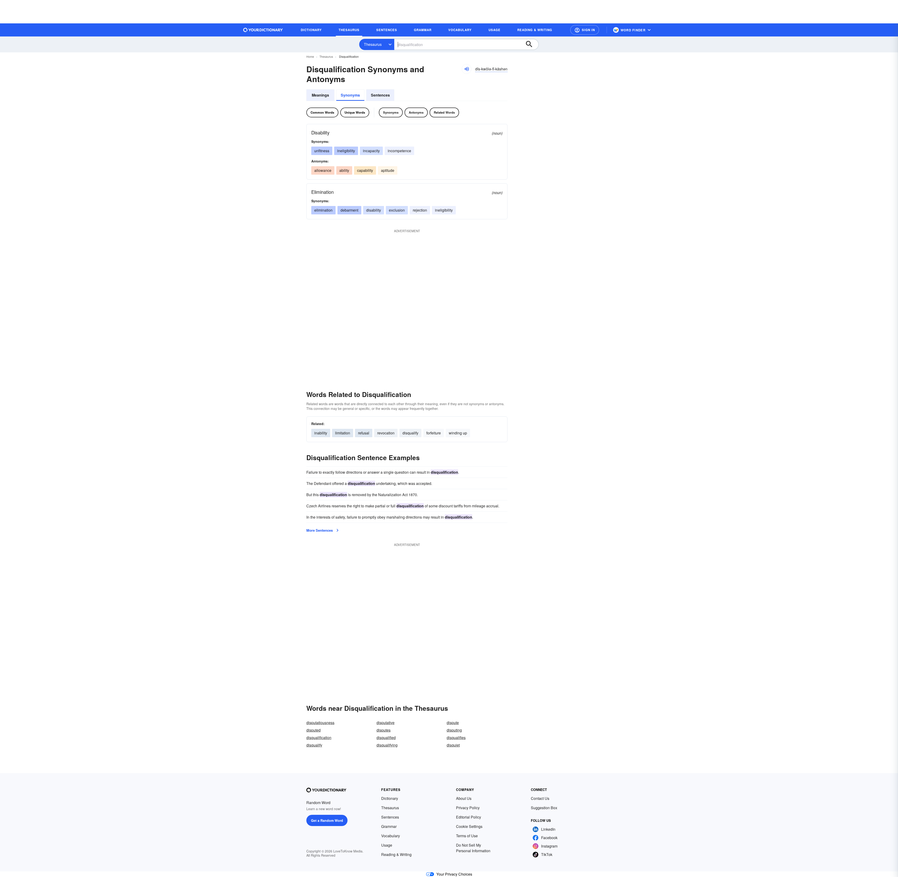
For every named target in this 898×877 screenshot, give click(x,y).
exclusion (397, 210)
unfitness (321, 150)
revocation (386, 433)
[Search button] (531, 44)
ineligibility (346, 150)
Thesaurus (373, 44)
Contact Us (540, 798)
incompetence (399, 150)
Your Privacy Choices (454, 874)
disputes (384, 730)
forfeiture (433, 433)
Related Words (444, 112)
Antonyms (416, 112)
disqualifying (387, 745)
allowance (322, 170)
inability (320, 433)
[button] (584, 30)
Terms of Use (467, 835)
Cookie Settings (469, 826)
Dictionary (389, 798)
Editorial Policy (468, 817)
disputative (386, 722)
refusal (363, 433)
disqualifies (456, 737)
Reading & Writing (396, 854)
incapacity (371, 150)
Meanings (320, 95)
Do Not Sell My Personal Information (473, 847)
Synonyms (350, 95)
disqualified (386, 737)
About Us (463, 798)
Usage (386, 845)
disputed (313, 730)
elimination (323, 210)
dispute (453, 722)
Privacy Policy (468, 807)
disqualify (410, 433)
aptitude (387, 170)
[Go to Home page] (263, 30)
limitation (342, 433)
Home (310, 56)
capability (365, 170)
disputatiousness (320, 722)
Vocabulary (390, 835)
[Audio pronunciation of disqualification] (466, 69)
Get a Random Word (327, 820)
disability (373, 210)
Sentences (380, 95)
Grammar (389, 826)
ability (344, 170)
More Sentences (319, 530)
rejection (420, 210)
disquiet (453, 745)
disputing (454, 730)
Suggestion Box (544, 807)
